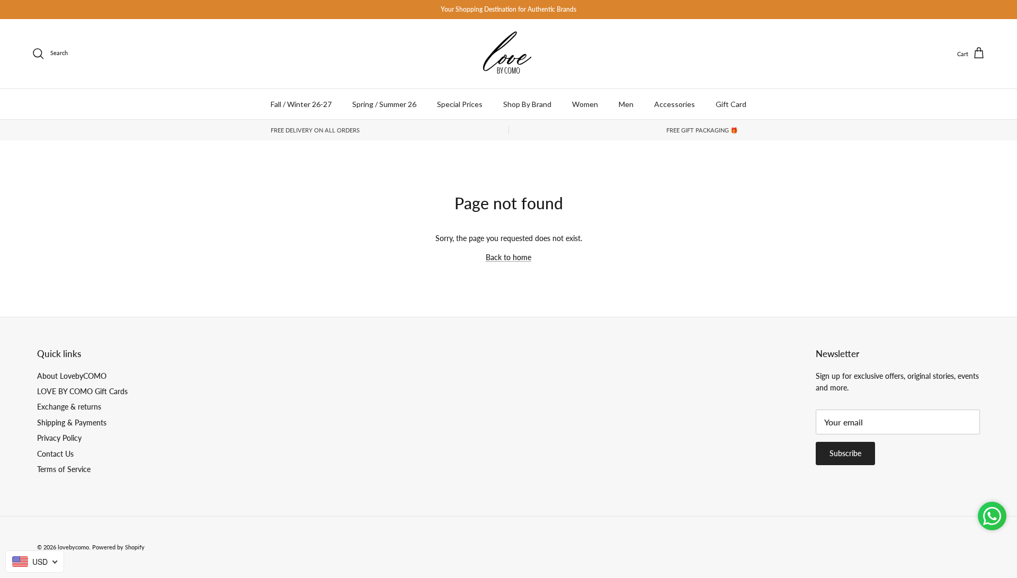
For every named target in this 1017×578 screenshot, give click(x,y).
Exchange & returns (69, 406)
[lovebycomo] (508, 54)
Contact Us (55, 453)
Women (585, 104)
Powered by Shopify (118, 547)
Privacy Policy (59, 437)
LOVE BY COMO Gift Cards (82, 391)
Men (626, 104)
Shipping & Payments (71, 422)
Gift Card (731, 104)
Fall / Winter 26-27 (301, 104)
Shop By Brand (527, 104)
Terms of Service (64, 469)
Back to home (508, 257)
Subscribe (845, 453)
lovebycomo (73, 547)
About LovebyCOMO (71, 375)
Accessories (674, 104)
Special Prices (460, 104)
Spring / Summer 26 (384, 104)
